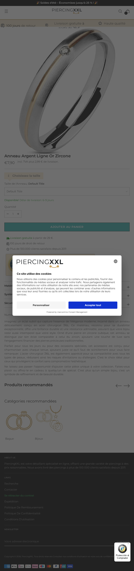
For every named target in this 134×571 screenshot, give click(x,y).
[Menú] (128, 544)
